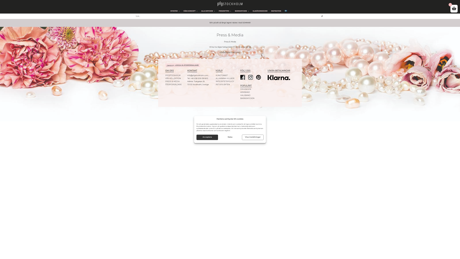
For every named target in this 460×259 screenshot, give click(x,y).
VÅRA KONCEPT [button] (189, 11)
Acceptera (207, 137)
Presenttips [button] (224, 11)
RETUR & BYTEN (223, 84)
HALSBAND (245, 95)
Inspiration (276, 11)
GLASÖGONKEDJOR (260, 11)
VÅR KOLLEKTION (173, 78)
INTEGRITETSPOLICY (225, 81)
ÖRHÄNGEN (245, 89)
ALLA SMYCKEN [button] (207, 11)
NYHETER (174, 11)
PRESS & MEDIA (172, 81)
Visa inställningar (253, 137)
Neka (230, 137)
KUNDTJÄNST (222, 75)
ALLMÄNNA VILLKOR (225, 78)
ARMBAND (245, 92)
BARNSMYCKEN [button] (241, 11)
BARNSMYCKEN (247, 98)
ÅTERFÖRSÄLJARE (173, 84)
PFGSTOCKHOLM (173, 75)
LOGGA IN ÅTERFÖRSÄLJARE (183, 65)
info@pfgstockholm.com (230, 52)
